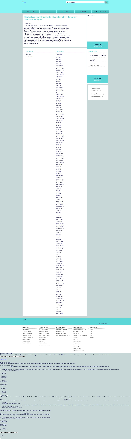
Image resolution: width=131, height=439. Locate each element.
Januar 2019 (59, 221)
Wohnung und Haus (43, 327)
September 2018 (60, 228)
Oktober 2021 (59, 160)
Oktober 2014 (59, 302)
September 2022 (60, 140)
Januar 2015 (59, 298)
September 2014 (60, 304)
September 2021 (60, 162)
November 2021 (60, 158)
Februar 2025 (59, 87)
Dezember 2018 (60, 223)
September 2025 (60, 74)
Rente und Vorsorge (77, 327)
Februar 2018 (59, 241)
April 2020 (58, 193)
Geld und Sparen (93, 327)
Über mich (65, 11)
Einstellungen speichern (5, 432)
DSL (91, 333)
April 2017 (58, 258)
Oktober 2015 (59, 282)
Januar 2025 (59, 89)
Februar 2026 (59, 65)
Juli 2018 (58, 232)
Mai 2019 (58, 214)
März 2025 (58, 85)
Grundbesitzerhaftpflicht (44, 333)
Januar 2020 (59, 199)
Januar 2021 (59, 177)
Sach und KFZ (26, 327)
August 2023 (59, 120)
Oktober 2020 (59, 182)
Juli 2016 (58, 272)
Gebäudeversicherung (43, 331)
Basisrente (75, 339)
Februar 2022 (59, 153)
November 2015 (60, 280)
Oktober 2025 (59, 72)
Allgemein (28, 54)
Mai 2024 (58, 103)
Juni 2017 (58, 254)
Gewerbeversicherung (27, 343)
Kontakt (83, 11)
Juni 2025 (58, 79)
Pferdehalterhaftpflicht (97, 91)
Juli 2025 (58, 78)
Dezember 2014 (60, 300)
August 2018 (59, 230)
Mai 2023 (58, 125)
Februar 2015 (59, 296)
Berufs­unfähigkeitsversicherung (79, 329)
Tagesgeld (92, 337)
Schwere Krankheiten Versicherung (80, 335)
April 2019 (58, 215)
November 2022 (60, 136)
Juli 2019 (58, 210)
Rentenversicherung (77, 341)
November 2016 (60, 265)
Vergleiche (31, 11)
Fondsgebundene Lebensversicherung (77, 344)
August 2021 (59, 164)
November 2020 (60, 181)
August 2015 (59, 285)
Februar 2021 (59, 175)
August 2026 (59, 54)
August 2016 (59, 271)
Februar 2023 (59, 131)
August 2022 (59, 142)
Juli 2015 (58, 287)
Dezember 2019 (60, 201)
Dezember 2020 (60, 179)
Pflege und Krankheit (60, 327)
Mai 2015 (58, 291)
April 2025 (58, 83)
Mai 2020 (58, 192)
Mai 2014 (58, 311)
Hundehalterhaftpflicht (27, 335)
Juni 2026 (58, 57)
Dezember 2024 (60, 91)
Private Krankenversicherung (62, 333)
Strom (91, 329)
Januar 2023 (59, 133)
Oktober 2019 (59, 204)
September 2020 (60, 184)
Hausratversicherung (43, 329)
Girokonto (92, 335)
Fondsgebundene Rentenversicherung (77, 347)
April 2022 (58, 149)
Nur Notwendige (4, 356)
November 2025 (60, 70)
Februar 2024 (59, 109)
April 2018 (58, 237)
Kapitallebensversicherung (78, 350)
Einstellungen (10, 356)
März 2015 (58, 294)
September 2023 (60, 118)
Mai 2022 (58, 147)
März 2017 (58, 260)
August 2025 (59, 76)
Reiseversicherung (26, 341)
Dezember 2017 (60, 245)
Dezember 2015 (60, 278)
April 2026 (58, 61)
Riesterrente (75, 337)
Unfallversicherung (26, 339)
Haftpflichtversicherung (27, 333)
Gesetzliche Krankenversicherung (63, 335)
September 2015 (60, 283)
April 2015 (58, 293)
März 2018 (58, 239)
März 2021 (58, 173)
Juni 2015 (58, 289)
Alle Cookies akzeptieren (20, 356)
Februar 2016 (59, 274)
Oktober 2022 (59, 138)
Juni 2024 (58, 102)
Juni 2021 (58, 168)
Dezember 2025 (60, 68)
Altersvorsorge (76, 333)
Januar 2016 (59, 276)
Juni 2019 (58, 212)
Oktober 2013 (59, 313)
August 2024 (59, 98)
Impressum (3, 359)
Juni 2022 (58, 146)
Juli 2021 (58, 166)
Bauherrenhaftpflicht (43, 337)
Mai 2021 (58, 170)
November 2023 (60, 114)
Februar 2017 (59, 261)
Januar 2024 (59, 111)
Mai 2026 (58, 59)
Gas (91, 331)
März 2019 (58, 217)
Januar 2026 (59, 67)
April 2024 (58, 105)
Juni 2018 (58, 234)
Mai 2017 (58, 256)
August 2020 (59, 186)
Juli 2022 (58, 144)
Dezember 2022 (60, 135)
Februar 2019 (59, 219)
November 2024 (60, 92)
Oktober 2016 (59, 267)
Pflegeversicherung (60, 331)
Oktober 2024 (59, 94)
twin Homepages (103, 323)
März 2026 (58, 63)
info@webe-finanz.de (94, 65)
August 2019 (59, 208)
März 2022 (58, 151)
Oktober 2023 (59, 116)
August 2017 (59, 250)
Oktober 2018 (59, 226)
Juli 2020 (58, 188)
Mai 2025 (58, 81)
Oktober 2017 (59, 249)
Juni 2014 (58, 309)
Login (94, 323)
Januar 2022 (59, 155)
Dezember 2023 (60, 113)
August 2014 (59, 305)
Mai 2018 (58, 236)
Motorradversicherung (27, 331)
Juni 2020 (58, 190)
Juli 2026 (58, 56)
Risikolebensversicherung (78, 331)
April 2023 (58, 127)
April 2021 (58, 171)
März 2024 (58, 107)
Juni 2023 (58, 124)
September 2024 (60, 96)
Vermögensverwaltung (101, 11)
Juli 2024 (58, 100)
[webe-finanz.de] (24, 2)
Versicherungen (29, 56)
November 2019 (60, 203)
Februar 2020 (59, 197)
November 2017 (60, 247)
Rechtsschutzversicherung (28, 337)
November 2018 (60, 225)
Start (24, 319)
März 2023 (58, 129)
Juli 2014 (58, 307)
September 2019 (60, 206)
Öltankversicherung (43, 343)
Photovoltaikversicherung (44, 335)
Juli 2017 (58, 252)
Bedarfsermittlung (95, 88)
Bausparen (41, 341)
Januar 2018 (59, 243)
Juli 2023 (58, 122)
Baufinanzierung (42, 339)
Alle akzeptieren (14, 432)
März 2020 (58, 195)
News (48, 11)
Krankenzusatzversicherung (61, 329)
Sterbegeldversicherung (97, 94)
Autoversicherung (26, 329)
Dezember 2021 (60, 157)
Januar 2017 (59, 263)
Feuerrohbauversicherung (44, 345)
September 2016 (60, 269)
